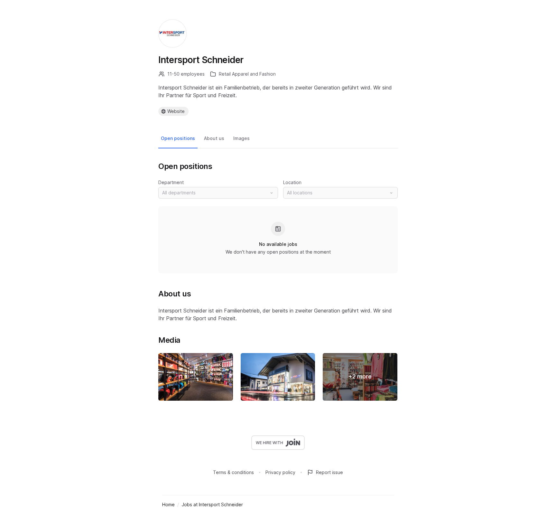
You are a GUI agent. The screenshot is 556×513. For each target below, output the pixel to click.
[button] (218, 193)
